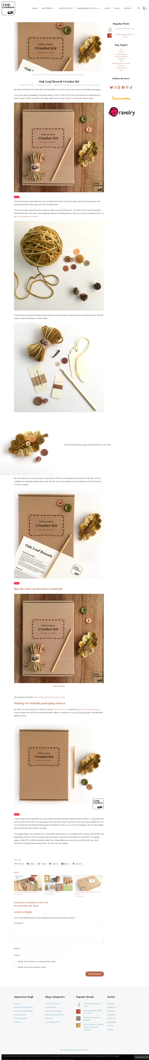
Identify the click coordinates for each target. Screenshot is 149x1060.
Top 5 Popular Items (52, 892)
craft (42, 75)
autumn (61, 85)
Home (35, 8)
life (121, 61)
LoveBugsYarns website (27, 216)
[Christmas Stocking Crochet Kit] (28, 883)
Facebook (111, 1015)
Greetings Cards (52, 1022)
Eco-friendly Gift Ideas (26, 905)
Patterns (47, 8)
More (127, 8)
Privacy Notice (20, 1015)
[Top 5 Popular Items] (58, 883)
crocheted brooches (91, 85)
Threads (110, 1011)
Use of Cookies (20, 1018)
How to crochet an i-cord (124, 29)
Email (17, 955)
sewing (121, 66)
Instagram (111, 1007)
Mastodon (111, 1022)
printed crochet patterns (89, 709)
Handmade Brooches (54, 1015)
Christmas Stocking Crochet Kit (26, 892)
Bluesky (110, 1004)
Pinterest (111, 1018)
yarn (121, 70)
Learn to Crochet (52, 1004)
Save (17, 197)
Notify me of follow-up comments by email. (37, 962)
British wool (69, 85)
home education (121, 57)
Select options (59, 686)
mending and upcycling (121, 63)
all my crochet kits (60, 709)
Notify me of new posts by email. (32, 967)
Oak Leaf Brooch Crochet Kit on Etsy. (49, 697)
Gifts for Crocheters (53, 1011)
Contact (17, 1022)
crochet (50, 75)
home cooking (121, 54)
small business (121, 68)
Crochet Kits (66, 8)
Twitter (110, 1029)
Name (17, 948)
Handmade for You (87, 8)
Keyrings (49, 1018)
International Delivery (23, 1011)
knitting (121, 59)
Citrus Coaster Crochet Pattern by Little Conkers (93, 1027)
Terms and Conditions (23, 1007)
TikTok (110, 1026)
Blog (117, 8)
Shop (107, 8)
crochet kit (78, 85)
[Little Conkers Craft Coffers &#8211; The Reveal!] (89, 883)
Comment (19, 923)
